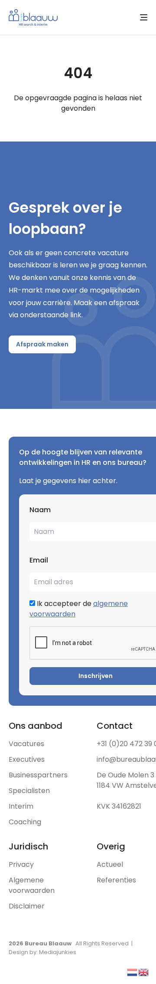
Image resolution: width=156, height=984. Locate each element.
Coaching (25, 822)
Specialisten (29, 791)
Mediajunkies (57, 952)
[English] (144, 972)
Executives (27, 759)
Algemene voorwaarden (32, 885)
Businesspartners (38, 775)
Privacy (21, 864)
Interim (21, 806)
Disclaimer (27, 906)
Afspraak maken (42, 344)
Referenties (116, 880)
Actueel (110, 864)
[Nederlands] (132, 972)
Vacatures (26, 744)
